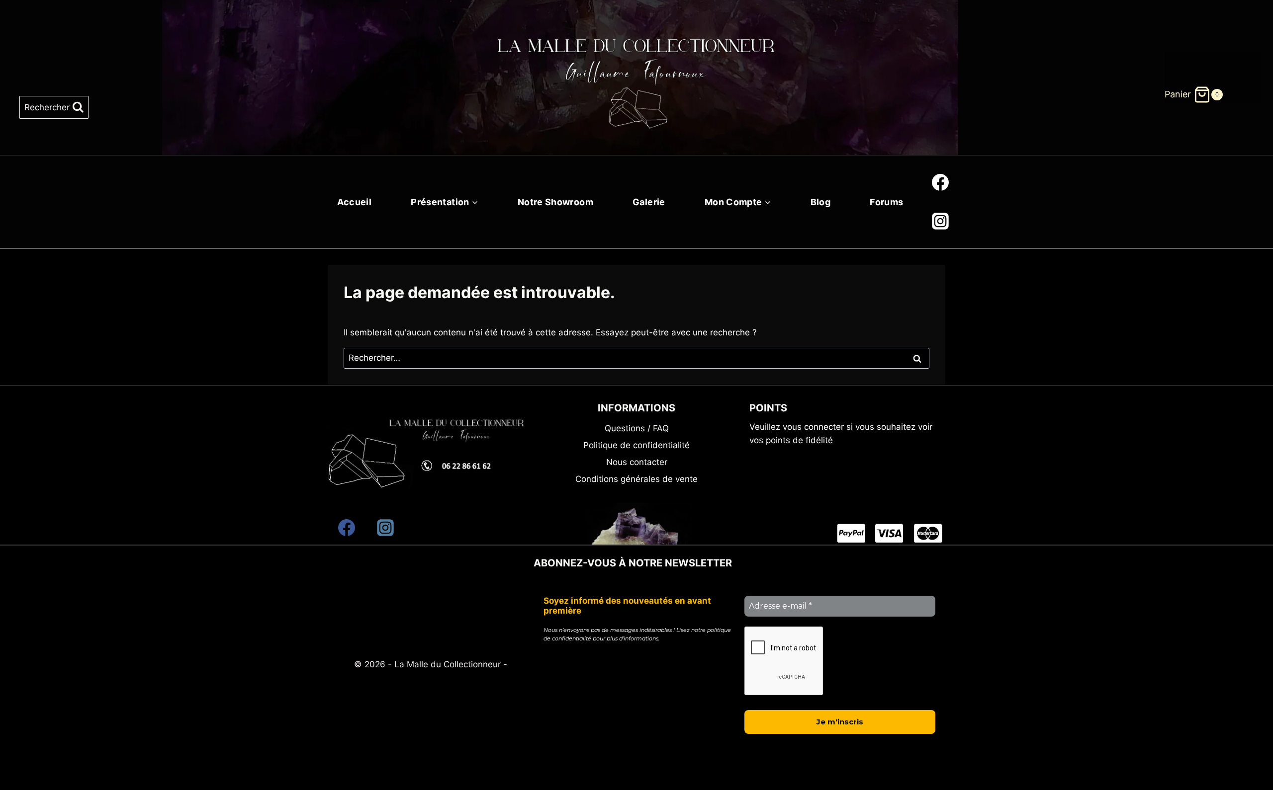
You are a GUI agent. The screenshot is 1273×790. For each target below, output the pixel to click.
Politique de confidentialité (636, 445)
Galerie (649, 202)
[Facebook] (940, 182)
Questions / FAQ (637, 428)
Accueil (354, 202)
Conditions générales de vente (636, 479)
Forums (886, 202)
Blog (820, 202)
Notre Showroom (555, 202)
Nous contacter (636, 462)
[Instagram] (940, 221)
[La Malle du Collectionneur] (636, 65)
